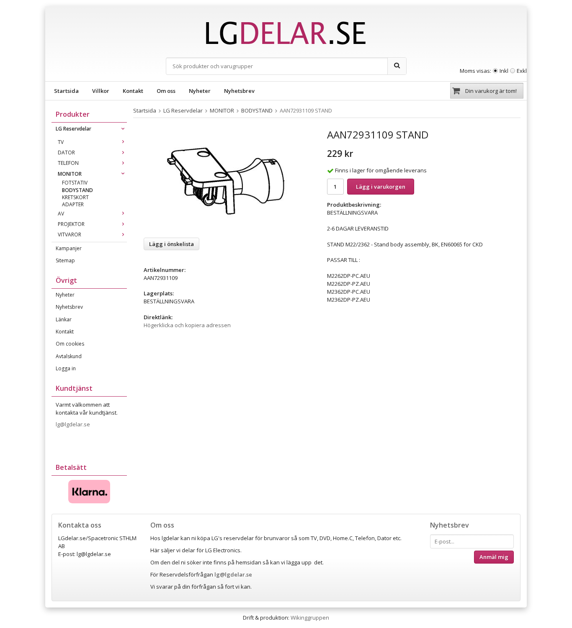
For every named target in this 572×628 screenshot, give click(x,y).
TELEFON (68, 163)
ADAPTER (73, 204)
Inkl (504, 70)
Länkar (64, 319)
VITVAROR (69, 234)
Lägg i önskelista (171, 244)
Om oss (166, 91)
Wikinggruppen (310, 617)
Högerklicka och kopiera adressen (187, 325)
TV (61, 142)
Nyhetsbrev (239, 91)
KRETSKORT (75, 197)
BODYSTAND (77, 190)
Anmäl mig (493, 557)
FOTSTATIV (75, 182)
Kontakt (133, 91)
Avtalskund (69, 356)
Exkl (522, 70)
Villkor (100, 91)
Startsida (66, 91)
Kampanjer (69, 248)
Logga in (66, 368)
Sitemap (65, 260)
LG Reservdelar (73, 128)
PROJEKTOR (71, 224)
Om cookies (70, 343)
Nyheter (200, 91)
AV (61, 213)
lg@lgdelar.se (73, 424)
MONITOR (70, 173)
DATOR (66, 152)
